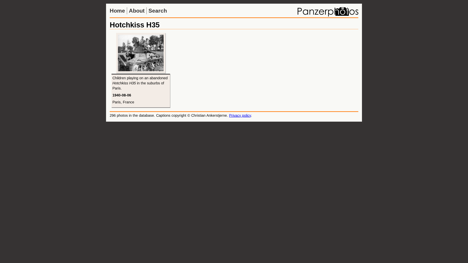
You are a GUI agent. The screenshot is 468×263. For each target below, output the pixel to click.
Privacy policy (240, 115)
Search (157, 11)
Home (117, 11)
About (137, 11)
